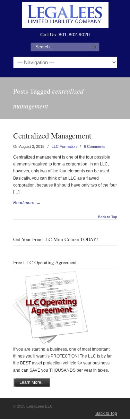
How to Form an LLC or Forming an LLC (65, 15)
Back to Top (107, 217)
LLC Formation (64, 146)
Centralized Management (52, 135)
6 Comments (94, 146)
